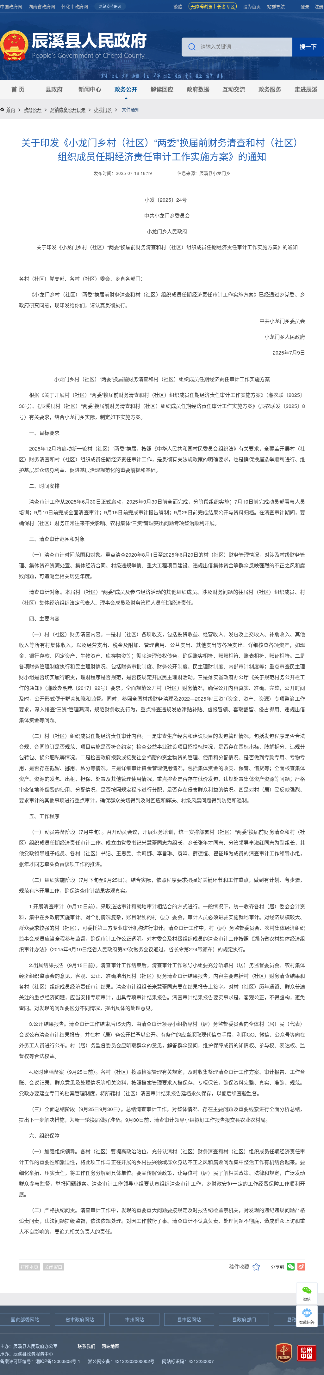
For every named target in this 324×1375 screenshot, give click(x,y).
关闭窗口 (53, 1267)
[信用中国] (306, 1352)
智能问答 (307, 1322)
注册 (319, 6)
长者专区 (226, 6)
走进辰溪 (306, 89)
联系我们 (86, 1346)
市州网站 (134, 1319)
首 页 (17, 89)
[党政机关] (284, 1352)
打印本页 (29, 1267)
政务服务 (270, 89)
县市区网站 (189, 1319)
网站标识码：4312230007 (188, 1361)
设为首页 (252, 6)
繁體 (177, 6)
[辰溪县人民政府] (73, 46)
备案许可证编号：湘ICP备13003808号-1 (40, 1361)
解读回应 (162, 89)
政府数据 (198, 89)
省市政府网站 (79, 1319)
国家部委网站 (25, 1319)
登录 (305, 6)
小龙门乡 (103, 109)
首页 (10, 109)
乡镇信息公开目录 (67, 109)
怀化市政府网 (74, 6)
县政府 (54, 89)
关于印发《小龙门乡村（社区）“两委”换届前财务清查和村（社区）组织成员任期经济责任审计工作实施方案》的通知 (162, 149)
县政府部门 (244, 1319)
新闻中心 (89, 89)
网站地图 (110, 1346)
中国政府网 (11, 6)
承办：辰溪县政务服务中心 (26, 1353)
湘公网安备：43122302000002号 (121, 1361)
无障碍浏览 (201, 6)
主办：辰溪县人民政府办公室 (29, 1346)
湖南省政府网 (41, 6)
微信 (307, 1299)
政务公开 (126, 89)
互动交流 (233, 89)
